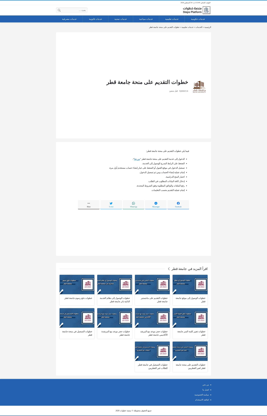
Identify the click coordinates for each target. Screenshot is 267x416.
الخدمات (199, 27)
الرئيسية (207, 27)
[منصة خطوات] (197, 10)
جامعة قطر (179, 269)
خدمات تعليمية (187, 27)
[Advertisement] (134, 55)
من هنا (137, 159)
